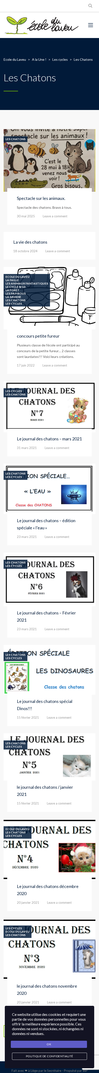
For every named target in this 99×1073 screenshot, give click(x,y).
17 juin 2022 (26, 365)
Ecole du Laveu (18, 276)
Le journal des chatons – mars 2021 (49, 438)
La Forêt (12, 290)
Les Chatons (15, 139)
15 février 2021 (28, 717)
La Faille (12, 280)
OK (49, 1044)
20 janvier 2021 (28, 902)
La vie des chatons (30, 242)
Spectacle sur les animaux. (41, 198)
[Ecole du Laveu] (42, 25)
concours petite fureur (38, 336)
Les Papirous (16, 293)
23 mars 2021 (27, 537)
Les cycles (14, 303)
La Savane (13, 297)
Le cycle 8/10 (15, 286)
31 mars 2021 (27, 448)
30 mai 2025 (26, 216)
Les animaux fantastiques (27, 283)
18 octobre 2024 (25, 251)
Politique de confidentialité (49, 1056)
